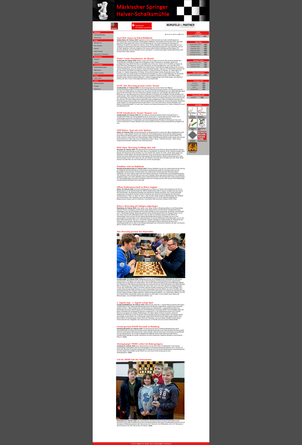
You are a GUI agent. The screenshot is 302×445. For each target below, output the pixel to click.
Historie (96, 48)
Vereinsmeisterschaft (100, 67)
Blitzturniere (97, 70)
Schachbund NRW (192, 128)
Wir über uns (98, 43)
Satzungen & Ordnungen (101, 54)
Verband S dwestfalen (192, 140)
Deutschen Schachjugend (201, 117)
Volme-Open (97, 78)
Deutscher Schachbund (192, 117)
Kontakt (96, 86)
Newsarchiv (97, 37)
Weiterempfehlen (99, 83)
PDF (205, 36)
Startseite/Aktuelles (99, 35)
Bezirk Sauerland (202, 141)
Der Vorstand (98, 45)
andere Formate (98, 73)
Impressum (97, 89)
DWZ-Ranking (98, 51)
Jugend (96, 62)
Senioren (96, 59)
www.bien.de (167, 443)
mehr (125, 337)
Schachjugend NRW (201, 128)
